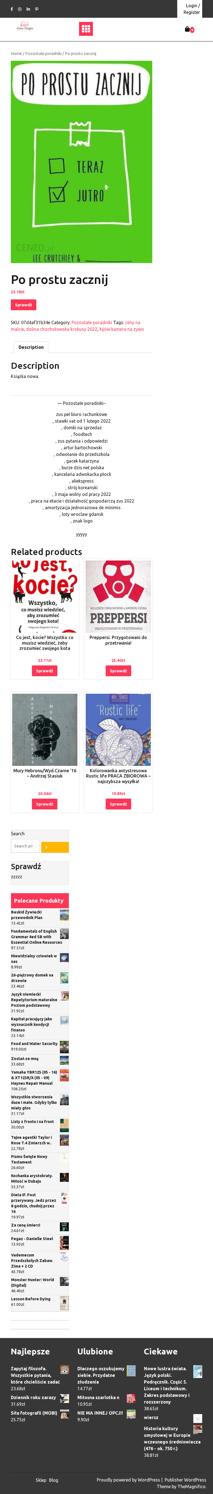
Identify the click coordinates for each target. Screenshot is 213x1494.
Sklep (41, 1480)
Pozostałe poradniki (43, 53)
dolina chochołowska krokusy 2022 (61, 329)
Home (16, 53)
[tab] (31, 347)
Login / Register (192, 9)
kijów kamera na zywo (122, 329)
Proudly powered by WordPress (129, 1479)
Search (18, 833)
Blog (53, 1480)
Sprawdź (23, 304)
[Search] (55, 847)
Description (31, 347)
